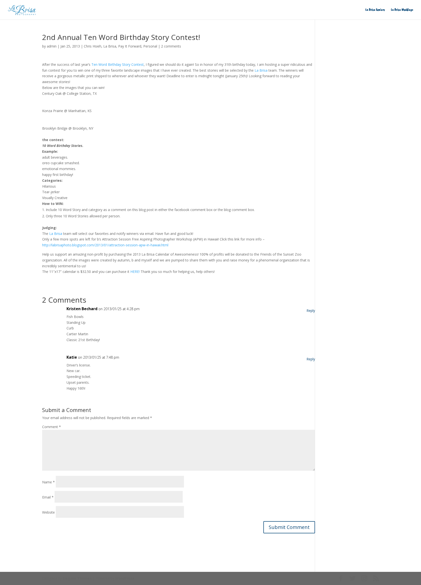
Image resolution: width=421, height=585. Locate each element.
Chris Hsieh (92, 46)
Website (48, 512)
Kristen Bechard (82, 308)
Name (48, 482)
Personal (150, 46)
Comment (51, 426)
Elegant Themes (77, 578)
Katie (72, 357)
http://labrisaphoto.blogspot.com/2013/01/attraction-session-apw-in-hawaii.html (105, 245)
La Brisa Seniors (375, 10)
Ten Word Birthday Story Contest (117, 64)
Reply (310, 310)
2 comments (171, 46)
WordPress (124, 578)
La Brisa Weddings (402, 10)
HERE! (135, 271)
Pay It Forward (129, 46)
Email (48, 497)
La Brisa (109, 46)
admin (52, 46)
